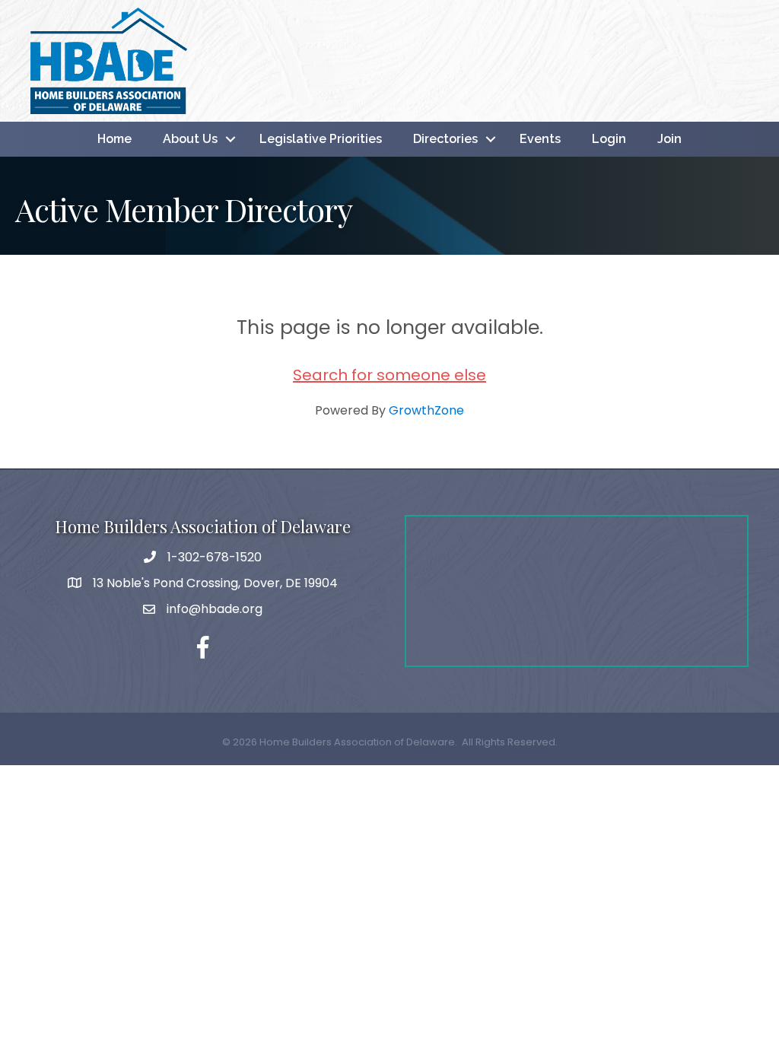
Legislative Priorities (320, 139)
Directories (445, 139)
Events (540, 139)
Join (669, 139)
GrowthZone (426, 410)
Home (114, 139)
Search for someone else (389, 375)
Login (609, 139)
